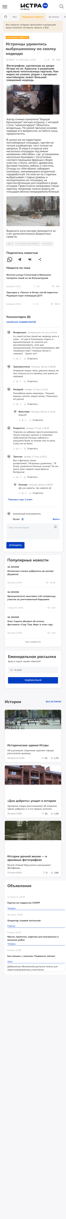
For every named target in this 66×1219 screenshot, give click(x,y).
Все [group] (15, 16)
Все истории (53, 701)
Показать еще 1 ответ (20, 499)
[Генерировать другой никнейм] (23, 519)
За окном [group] (54, 16)
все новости (33, 642)
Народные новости (17, 37)
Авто (9, 961)
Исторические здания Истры (28, 745)
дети (10, 244)
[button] (6, 6)
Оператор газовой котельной (24, 920)
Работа (11, 926)
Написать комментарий (21, 322)
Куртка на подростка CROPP (23, 902)
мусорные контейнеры (27, 244)
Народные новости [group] (32, 16)
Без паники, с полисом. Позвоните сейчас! (31, 956)
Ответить (32, 358)
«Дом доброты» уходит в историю (31, 801)
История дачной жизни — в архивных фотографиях (27, 858)
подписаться (33, 680)
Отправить (15, 545)
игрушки (47, 244)
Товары (11, 908)
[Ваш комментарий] (33, 531)
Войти (56, 519)
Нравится (14, 358)
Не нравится (20, 358)
